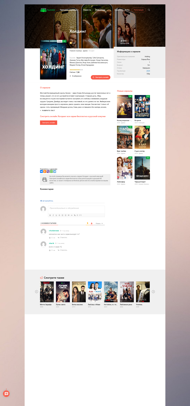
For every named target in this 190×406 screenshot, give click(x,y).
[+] (80, 215)
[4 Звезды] (74, 69)
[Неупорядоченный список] (65, 215)
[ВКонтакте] (41, 171)
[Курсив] (53, 215)
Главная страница (76, 51)
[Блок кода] (71, 215)
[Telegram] (54, 171)
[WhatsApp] (51, 171)
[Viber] (48, 171)
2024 (148, 71)
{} (77, 215)
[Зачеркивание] (59, 215)
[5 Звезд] (75, 69)
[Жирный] (50, 215)
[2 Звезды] (71, 69)
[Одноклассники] (44, 171)
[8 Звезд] (79, 69)
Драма (72, 36)
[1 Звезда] (70, 69)
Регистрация (138, 10)
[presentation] (36, 292)
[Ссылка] (74, 215)
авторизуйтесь (47, 201)
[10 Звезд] (82, 69)
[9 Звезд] (81, 69)
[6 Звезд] (77, 69)
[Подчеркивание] (56, 215)
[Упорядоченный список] (62, 215)
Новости (87, 10)
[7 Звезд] (78, 69)
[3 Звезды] (73, 69)
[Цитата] (68, 215)
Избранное (100, 10)
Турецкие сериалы (68, 10)
